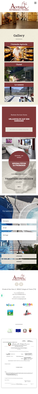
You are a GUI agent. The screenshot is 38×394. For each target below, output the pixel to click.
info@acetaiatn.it (26, 291)
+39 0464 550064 (12, 291)
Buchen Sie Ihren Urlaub (19, 129)
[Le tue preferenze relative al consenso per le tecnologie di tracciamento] (2, 295)
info (19, 187)
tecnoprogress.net (22, 298)
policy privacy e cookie (19, 297)
